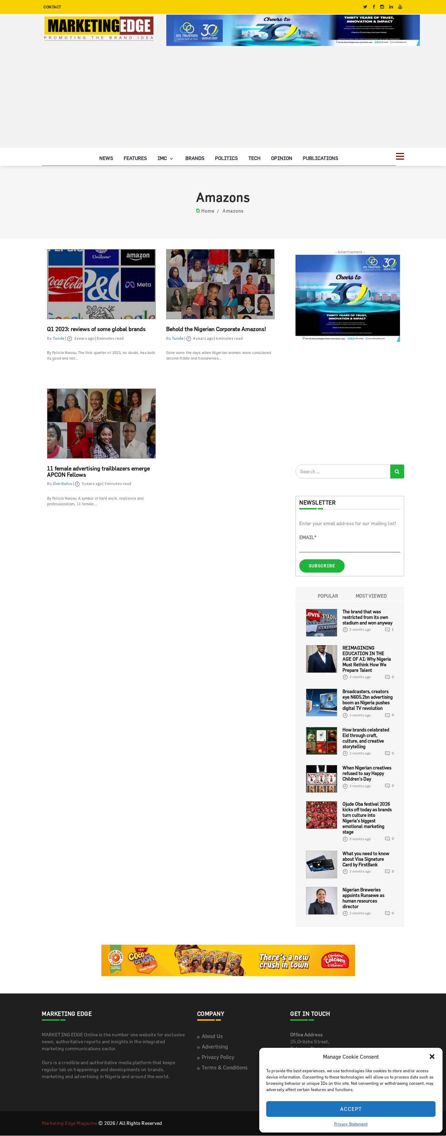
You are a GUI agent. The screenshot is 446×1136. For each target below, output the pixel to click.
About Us (212, 1036)
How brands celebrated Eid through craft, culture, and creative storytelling (366, 738)
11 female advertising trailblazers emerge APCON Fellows (98, 471)
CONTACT (52, 7)
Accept (351, 1109)
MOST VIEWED (371, 596)
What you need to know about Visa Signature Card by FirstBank (366, 859)
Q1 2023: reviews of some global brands (96, 329)
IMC (162, 158)
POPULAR (328, 596)
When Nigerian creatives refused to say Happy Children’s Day (367, 773)
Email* (307, 537)
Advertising (215, 1047)
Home (208, 211)
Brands (195, 158)
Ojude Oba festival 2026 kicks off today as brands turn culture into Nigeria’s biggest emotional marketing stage (367, 818)
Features (135, 158)
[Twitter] (365, 7)
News (106, 158)
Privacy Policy (218, 1057)
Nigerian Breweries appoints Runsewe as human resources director (363, 898)
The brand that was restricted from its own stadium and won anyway (367, 617)
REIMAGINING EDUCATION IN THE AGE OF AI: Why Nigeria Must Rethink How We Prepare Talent (367, 659)
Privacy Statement (351, 1123)
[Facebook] (373, 7)
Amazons (233, 211)
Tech (254, 158)
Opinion (281, 158)
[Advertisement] (223, 99)
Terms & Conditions (224, 1067)
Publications (320, 158)
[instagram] (382, 7)
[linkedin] (391, 7)
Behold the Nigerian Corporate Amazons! (216, 329)
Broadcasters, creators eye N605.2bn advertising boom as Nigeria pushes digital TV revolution (368, 700)
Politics (226, 158)
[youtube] (400, 7)
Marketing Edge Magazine (69, 1123)
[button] (432, 1056)
